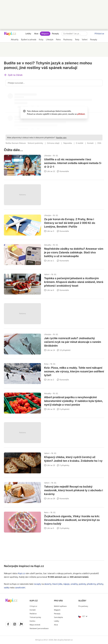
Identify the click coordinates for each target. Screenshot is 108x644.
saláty (6, 587)
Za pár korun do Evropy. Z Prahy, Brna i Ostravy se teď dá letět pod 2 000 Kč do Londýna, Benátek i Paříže (54, 224)
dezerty (47, 584)
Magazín (45, 34)
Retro (46, 512)
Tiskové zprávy (35, 617)
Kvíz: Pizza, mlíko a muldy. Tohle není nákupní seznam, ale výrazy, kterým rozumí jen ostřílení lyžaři (54, 372)
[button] (13, 75)
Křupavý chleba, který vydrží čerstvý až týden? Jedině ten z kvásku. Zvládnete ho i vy (54, 461)
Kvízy (46, 364)
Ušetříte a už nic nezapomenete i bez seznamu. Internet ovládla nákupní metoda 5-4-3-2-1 (54, 164)
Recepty (55, 34)
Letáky (28, 34)
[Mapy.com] (21, 624)
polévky (82, 584)
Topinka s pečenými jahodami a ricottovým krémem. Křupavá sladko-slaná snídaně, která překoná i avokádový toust (54, 283)
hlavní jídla (57, 584)
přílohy (100, 584)
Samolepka (58, 617)
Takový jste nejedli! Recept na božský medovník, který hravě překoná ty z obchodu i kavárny (54, 491)
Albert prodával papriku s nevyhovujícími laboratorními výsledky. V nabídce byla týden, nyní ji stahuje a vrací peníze (54, 402)
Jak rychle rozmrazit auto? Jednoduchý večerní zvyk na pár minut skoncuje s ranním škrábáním (54, 343)
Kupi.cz (39, 566)
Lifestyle (47, 155)
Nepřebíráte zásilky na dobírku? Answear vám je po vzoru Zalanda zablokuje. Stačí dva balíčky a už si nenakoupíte (54, 253)
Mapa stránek (35, 625)
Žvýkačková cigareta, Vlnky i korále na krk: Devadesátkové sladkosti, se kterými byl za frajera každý (54, 521)
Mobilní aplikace (60, 606)
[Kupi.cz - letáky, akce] (10, 34)
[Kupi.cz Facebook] (8, 624)
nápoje (66, 584)
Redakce (33, 614)
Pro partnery (83, 606)
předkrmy (91, 584)
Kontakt (33, 610)
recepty (37, 584)
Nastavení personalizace (39, 628)
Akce (36, 34)
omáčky (74, 584)
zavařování (20, 587)
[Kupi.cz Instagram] (14, 624)
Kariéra (32, 621)
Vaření (46, 274)
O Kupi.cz (33, 606)
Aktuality (47, 245)
